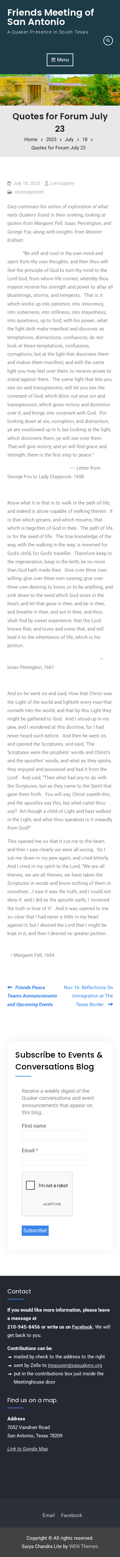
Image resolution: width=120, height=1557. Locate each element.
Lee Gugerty (63, 183)
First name (34, 1126)
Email (30, 1151)
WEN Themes (83, 1546)
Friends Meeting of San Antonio (50, 17)
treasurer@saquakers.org (75, 1365)
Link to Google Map (27, 1449)
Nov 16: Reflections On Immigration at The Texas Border (88, 996)
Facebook (82, 1327)
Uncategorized (29, 192)
